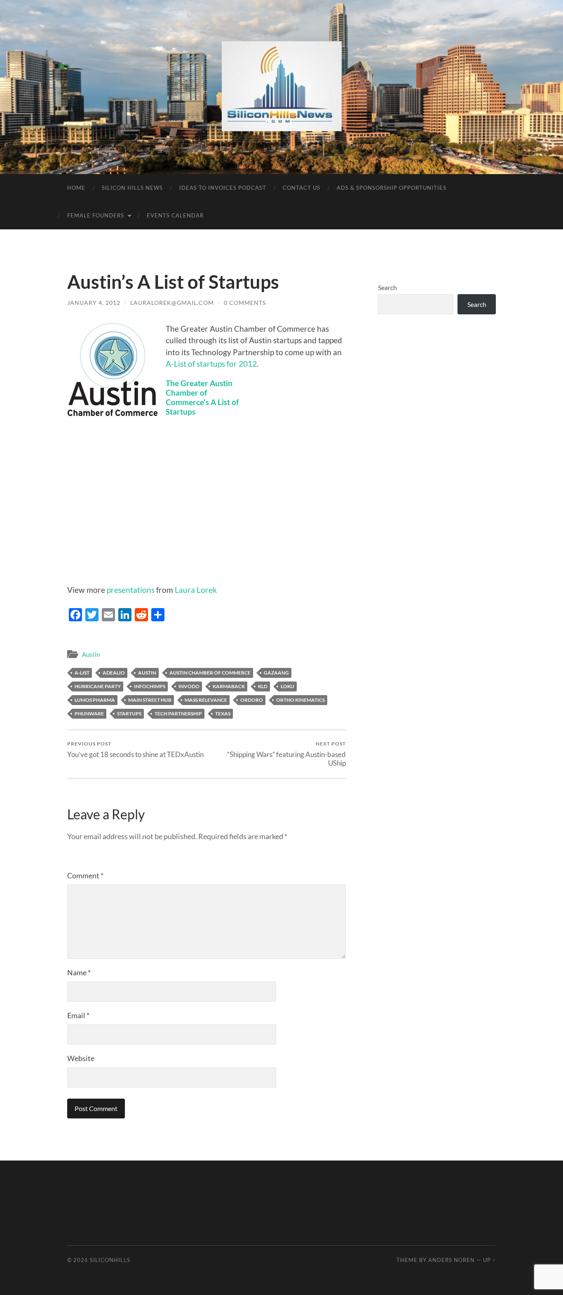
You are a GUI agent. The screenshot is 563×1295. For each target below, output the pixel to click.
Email (78, 1015)
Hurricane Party (98, 686)
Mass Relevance (206, 700)
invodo (188, 686)
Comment (85, 875)
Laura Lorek (196, 589)
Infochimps (149, 686)
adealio (114, 673)
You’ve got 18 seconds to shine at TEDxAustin (135, 749)
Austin (91, 654)
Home (76, 187)
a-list (82, 673)
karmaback (229, 686)
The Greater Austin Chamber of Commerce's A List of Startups (202, 397)
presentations (131, 589)
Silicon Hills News (132, 187)
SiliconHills (110, 1260)
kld (262, 686)
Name (79, 972)
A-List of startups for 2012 (211, 363)
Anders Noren (451, 1260)
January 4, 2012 (93, 302)
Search (387, 287)
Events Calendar (175, 215)
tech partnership (178, 713)
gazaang (276, 673)
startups (129, 713)
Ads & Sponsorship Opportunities (391, 187)
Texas (222, 713)
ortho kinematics (300, 700)
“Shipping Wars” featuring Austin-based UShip (286, 754)
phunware (89, 713)
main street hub (149, 700)
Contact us (301, 187)
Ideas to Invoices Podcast (222, 187)
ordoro (251, 700)
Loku (287, 686)
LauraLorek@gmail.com (172, 302)
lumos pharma (95, 700)
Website (80, 1058)
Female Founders (95, 215)
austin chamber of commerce (210, 673)
